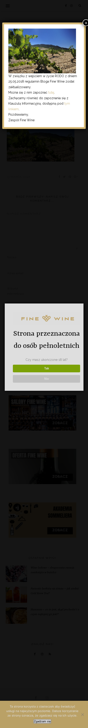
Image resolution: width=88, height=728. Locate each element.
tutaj (51, 92)
